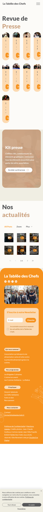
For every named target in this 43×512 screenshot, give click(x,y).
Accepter (32, 505)
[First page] (10, 261)
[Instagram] (5, 281)
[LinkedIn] (16, 281)
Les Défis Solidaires (11, 395)
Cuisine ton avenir (11, 377)
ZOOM (36, 237)
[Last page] (33, 261)
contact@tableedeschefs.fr (14, 415)
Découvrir (8, 55)
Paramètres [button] (21, 509)
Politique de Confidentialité (14, 426)
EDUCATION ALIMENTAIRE (23, 237)
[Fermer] (40, 492)
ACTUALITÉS (36, 250)
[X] (12, 281)
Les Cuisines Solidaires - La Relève (17, 380)
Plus (28, 226)
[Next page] (27, 261)
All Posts (8, 226)
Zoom (19, 226)
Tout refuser (12, 505)
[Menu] (38, 4)
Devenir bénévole (11, 392)
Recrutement (9, 400)
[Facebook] (9, 281)
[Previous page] (16, 261)
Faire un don (9, 398)
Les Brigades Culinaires (13, 374)
